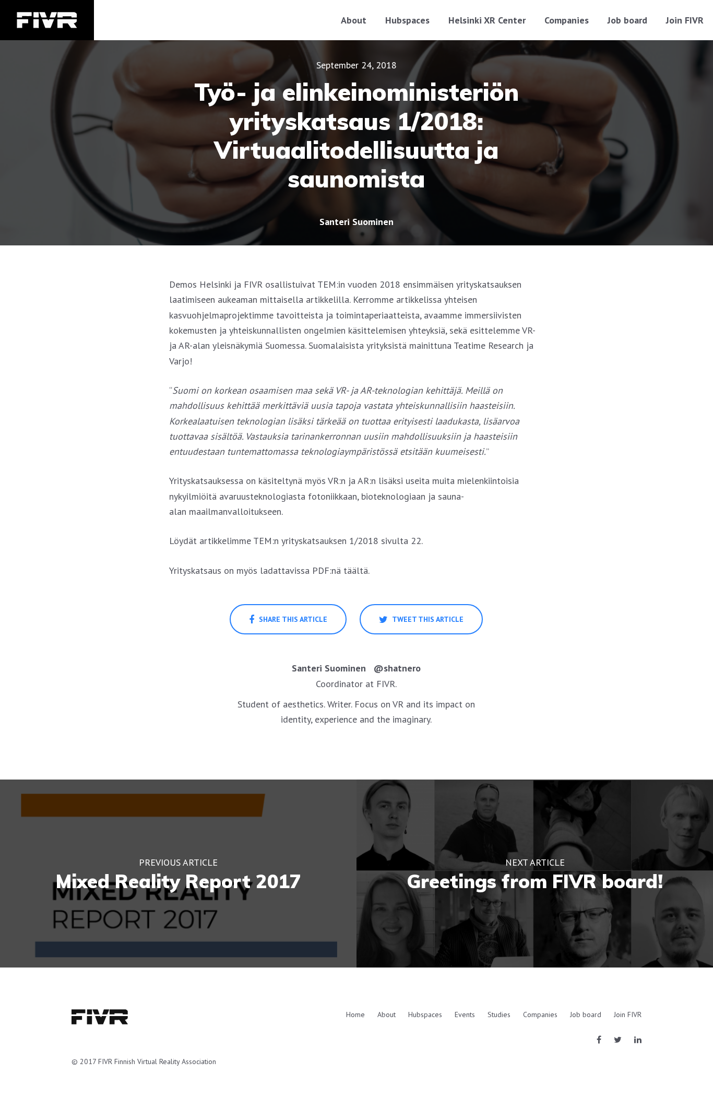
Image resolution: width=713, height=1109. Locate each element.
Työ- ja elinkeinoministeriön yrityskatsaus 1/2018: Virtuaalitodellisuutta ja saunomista (356, 135)
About (353, 20)
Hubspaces (407, 20)
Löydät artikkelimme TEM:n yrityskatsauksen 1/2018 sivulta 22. (296, 541)
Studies (499, 1014)
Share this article (292, 619)
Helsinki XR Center (487, 20)
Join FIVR (685, 20)
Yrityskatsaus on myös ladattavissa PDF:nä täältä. (269, 570)
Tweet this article (427, 619)
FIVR (47, 20)
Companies (566, 20)
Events (465, 1014)
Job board (627, 20)
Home (355, 1014)
